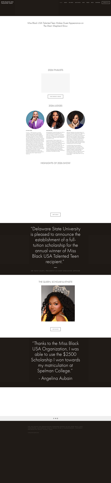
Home (61, 2)
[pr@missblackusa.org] (55, 418)
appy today (55, 214)
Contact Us (106, 2)
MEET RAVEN (55, 329)
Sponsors (97, 2)
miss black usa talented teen (7, 2)
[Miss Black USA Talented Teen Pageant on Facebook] (53, 418)
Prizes (88, 2)
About (65, 2)
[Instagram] (57, 418)
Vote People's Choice (55, 96)
